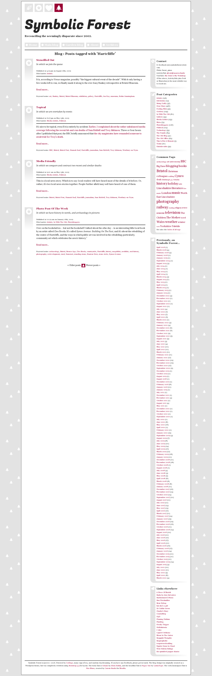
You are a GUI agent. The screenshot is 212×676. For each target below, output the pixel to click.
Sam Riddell (104, 150)
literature (177, 188)
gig (171, 180)
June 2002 (161, 570)
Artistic (50, 73)
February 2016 (162, 384)
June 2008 (161, 473)
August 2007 (162, 500)
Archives (112, 45)
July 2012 (160, 392)
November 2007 (163, 492)
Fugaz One (146, 666)
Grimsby (176, 180)
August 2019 (161, 376)
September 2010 (163, 417)
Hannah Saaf (75, 150)
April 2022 (161, 317)
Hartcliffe (98, 96)
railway (162, 207)
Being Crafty (162, 103)
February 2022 (163, 323)
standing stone (80, 254)
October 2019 (162, 374)
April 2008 (161, 478)
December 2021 (163, 328)
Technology (161, 130)
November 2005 (163, 556)
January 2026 (162, 255)
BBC (51, 150)
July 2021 (160, 341)
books (183, 166)
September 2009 (163, 435)
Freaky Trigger (163, 624)
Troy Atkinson (116, 150)
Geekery (160, 111)
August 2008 (162, 468)
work (158, 226)
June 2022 (161, 312)
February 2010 (163, 430)
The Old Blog (162, 136)
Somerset (69, 254)
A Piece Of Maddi (164, 592)
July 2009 (161, 441)
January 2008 (162, 486)
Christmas (173, 171)
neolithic (125, 251)
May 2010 (161, 425)
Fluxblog (160, 622)
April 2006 (161, 543)
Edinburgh (166, 180)
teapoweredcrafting (164, 643)
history (108, 251)
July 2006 (161, 535)
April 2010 (161, 427)
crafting (171, 176)
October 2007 (162, 495)
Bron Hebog (161, 603)
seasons (160, 213)
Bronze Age (71, 251)
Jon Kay (106, 96)
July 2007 (160, 503)
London (166, 193)
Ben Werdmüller (163, 600)
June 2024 (161, 269)
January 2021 (162, 357)
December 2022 (163, 296)
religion (178, 208)
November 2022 (163, 298)
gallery (90, 96)
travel (183, 218)
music (176, 193)
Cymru (179, 176)
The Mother (173, 217)
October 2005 (162, 559)
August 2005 (162, 564)
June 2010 (161, 422)
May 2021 (161, 347)
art (50, 96)
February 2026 (163, 253)
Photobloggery (74, 222)
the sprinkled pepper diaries (168, 651)
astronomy (175, 162)
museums (114, 96)
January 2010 (162, 433)
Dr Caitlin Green (163, 608)
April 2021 (161, 349)
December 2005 (163, 554)
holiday (173, 184)
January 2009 (162, 457)
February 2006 (163, 548)
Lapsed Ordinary (163, 633)
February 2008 (163, 484)
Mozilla (122, 668)
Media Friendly (46, 161)
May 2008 (161, 476)
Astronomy (161, 101)
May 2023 (161, 282)
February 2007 (163, 516)
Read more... (42, 89)
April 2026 (161, 247)
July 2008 (161, 470)
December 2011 (163, 395)
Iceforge (69, 663)
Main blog (51, 45)
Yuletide (176, 226)
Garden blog (74, 45)
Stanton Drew (92, 254)
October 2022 (162, 301)
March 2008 (162, 481)
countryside (91, 251)
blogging (172, 166)
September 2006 (163, 530)
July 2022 (160, 309)
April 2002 (161, 575)
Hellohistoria (162, 627)
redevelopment (54, 254)
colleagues (162, 176)
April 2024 (161, 274)
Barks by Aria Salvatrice (166, 595)
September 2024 (163, 261)
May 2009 (161, 446)
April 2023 (161, 285)
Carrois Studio (110, 668)
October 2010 (162, 414)
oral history (134, 251)
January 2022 (162, 325)
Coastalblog (161, 614)
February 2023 (162, 290)
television (172, 212)
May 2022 (161, 314)
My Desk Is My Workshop (175, 76)
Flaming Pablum (163, 619)
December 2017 (163, 382)
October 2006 (162, 527)
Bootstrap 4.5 (74, 666)
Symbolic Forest (78, 25)
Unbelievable (162, 146)
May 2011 (160, 406)
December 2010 (163, 409)
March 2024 (161, 277)
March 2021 (161, 352)
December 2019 (163, 371)
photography (41, 254)
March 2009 (161, 452)
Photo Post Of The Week (52, 208)
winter (181, 222)
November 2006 (163, 524)
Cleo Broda (81, 251)
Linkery (160, 117)
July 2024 (160, 266)
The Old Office (162, 138)
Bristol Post (64, 150)
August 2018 (162, 379)
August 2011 (161, 403)
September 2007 (163, 497)
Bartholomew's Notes (165, 598)
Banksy (55, 96)
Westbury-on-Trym (130, 150)
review (184, 208)
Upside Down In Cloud (166, 646)
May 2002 (161, 573)
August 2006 (162, 532)
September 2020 (163, 368)
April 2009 (161, 449)
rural (63, 254)
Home (33, 45)
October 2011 (162, 400)
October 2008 (162, 465)
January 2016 (162, 387)
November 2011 (163, 398)
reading (171, 208)
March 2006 (161, 546)
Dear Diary (161, 106)
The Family (161, 133)
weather (171, 222)
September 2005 (163, 562)
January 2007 (162, 519)
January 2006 (162, 551)
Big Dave (161, 166)
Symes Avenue (115, 254)
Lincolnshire (164, 188)
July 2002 (161, 567)
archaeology (54, 251)
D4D (158, 616)
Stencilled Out (45, 60)
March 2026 (161, 250)
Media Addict (52, 121)
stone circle (103, 254)
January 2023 (162, 293)
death (159, 179)
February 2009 (163, 454)
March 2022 (161, 320)
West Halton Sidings (165, 649)
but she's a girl (162, 606)
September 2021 (163, 336)
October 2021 (162, 333)
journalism (94, 150)
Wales (161, 222)
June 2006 (161, 538)
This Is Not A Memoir (165, 141)
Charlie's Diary (162, 611)
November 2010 (163, 411)
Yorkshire (165, 226)
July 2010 (160, 419)
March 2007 (161, 513)
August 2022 (162, 306)
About (94, 45)
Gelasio (105, 666)
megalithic (116, 251)
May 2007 (161, 508)
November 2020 (163, 363)
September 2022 (163, 304)
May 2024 (161, 271)
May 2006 (161, 540)
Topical (41, 107)
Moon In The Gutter (165, 635)
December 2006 (163, 521)
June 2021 (161, 344)
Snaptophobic (162, 641)
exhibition (83, 96)
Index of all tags (173, 229)
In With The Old (60, 222)
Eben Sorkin (116, 666)
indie (180, 184)
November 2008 (163, 462)
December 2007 (163, 489)
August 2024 (162, 263)
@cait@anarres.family (176, 73)
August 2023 (161, 279)
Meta (159, 122)
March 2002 (161, 578)
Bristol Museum (71, 96)
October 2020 (162, 365)
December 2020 (163, 360)
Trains (159, 144)
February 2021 (162, 355)
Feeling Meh (162, 109)
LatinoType (158, 666)
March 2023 (161, 288)
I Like (159, 630)
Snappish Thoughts (164, 638)
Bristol (61, 96)
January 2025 (162, 258)
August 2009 (162, 438)
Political (62, 121)
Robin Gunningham (126, 96)
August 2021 (161, 339)
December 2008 (163, 460)
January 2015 (162, 390)
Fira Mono (90, 668)
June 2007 (161, 505)
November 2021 (163, 330)
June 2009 (161, 444)
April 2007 (161, 511)
